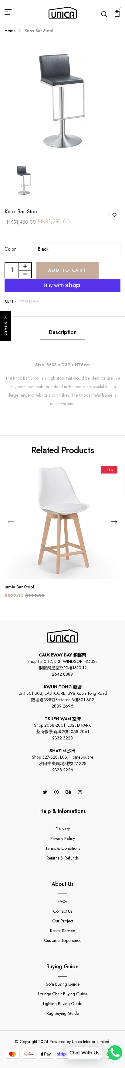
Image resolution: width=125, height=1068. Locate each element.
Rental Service (62, 931)
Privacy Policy (62, 838)
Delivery (63, 829)
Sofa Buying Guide (62, 984)
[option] (62, 101)
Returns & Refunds (62, 858)
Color (10, 249)
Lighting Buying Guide (62, 1004)
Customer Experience (62, 940)
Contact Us (62, 911)
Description (62, 332)
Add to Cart (67, 270)
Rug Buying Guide (62, 1013)
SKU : (10, 302)
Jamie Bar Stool (19, 587)
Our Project (62, 921)
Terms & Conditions (62, 848)
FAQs (62, 901)
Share (5, 329)
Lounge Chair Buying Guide (62, 994)
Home (10, 31)
